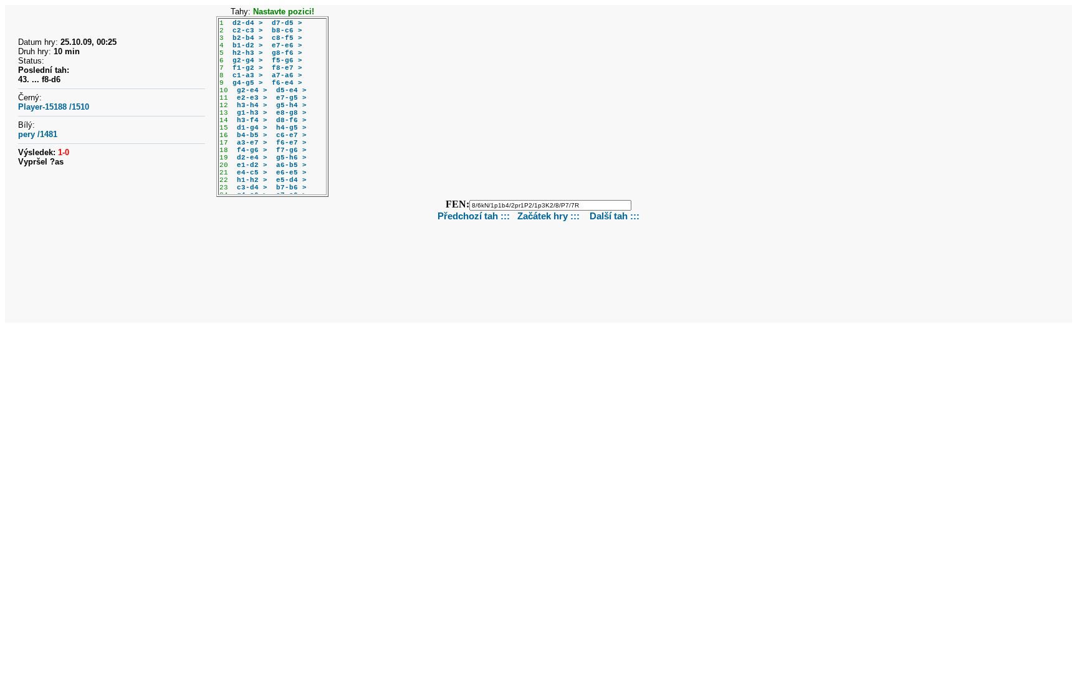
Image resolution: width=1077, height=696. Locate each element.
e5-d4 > (291, 180)
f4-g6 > (252, 150)
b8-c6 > (287, 30)
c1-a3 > (247, 75)
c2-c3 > (247, 30)
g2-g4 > (247, 60)
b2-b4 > (247, 38)
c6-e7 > (291, 135)
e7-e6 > (287, 45)
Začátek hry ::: (549, 216)
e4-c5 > (252, 172)
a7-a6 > (287, 75)
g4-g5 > (247, 83)
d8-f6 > (291, 120)
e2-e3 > (252, 98)
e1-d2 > (252, 165)
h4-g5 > (291, 127)
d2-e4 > (252, 157)
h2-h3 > (247, 53)
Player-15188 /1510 (53, 107)
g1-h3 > (252, 113)
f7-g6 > (291, 150)
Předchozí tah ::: (474, 216)
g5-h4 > (291, 105)
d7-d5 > (287, 23)
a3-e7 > (252, 142)
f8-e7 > (287, 68)
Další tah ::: (614, 216)
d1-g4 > (252, 127)
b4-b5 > (252, 135)
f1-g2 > (247, 68)
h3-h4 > (252, 105)
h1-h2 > (252, 180)
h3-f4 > (252, 120)
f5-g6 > (287, 60)
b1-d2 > (247, 45)
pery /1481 (37, 134)
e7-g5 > (291, 98)
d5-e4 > (291, 90)
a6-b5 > (291, 165)
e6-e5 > (291, 172)
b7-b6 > (291, 187)
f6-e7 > (291, 142)
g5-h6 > (291, 157)
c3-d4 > (252, 187)
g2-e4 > (252, 90)
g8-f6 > (287, 53)
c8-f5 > (287, 38)
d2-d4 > (247, 23)
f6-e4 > (287, 83)
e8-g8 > (291, 113)
